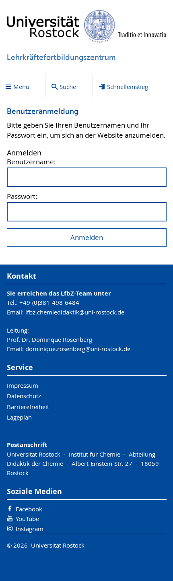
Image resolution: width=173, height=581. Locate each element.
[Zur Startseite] (87, 26)
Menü (21, 87)
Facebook (29, 509)
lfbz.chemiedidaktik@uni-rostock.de (74, 312)
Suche (68, 87)
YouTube (27, 519)
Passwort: (22, 196)
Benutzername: (31, 162)
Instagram (29, 529)
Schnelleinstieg (127, 87)
